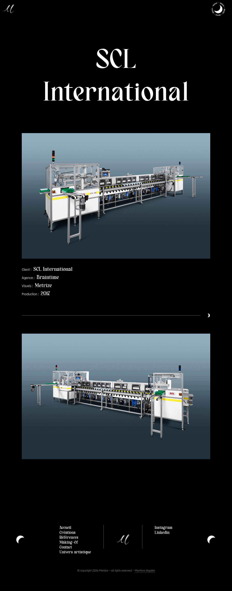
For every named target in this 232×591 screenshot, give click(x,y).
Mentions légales (145, 570)
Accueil (65, 527)
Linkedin (162, 532)
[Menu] (218, 9)
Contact (65, 547)
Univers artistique (75, 551)
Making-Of (68, 542)
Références (68, 537)
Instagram (163, 527)
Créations (67, 532)
